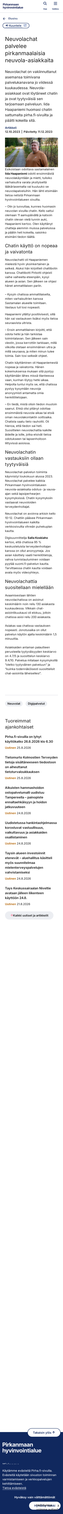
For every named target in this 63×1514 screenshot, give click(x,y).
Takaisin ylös (42, 1432)
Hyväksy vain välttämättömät (34, 1497)
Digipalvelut (36, 703)
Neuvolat (13, 703)
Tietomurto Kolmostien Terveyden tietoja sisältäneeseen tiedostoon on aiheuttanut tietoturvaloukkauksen (31, 764)
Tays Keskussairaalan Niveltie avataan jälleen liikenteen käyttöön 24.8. (28, 893)
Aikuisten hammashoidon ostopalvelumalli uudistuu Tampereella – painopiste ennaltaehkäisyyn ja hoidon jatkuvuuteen (26, 797)
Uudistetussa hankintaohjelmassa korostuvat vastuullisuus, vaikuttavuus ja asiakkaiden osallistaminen (31, 830)
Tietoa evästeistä (14, 1488)
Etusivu (13, 18)
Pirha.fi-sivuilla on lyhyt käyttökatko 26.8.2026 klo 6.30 (29, 739)
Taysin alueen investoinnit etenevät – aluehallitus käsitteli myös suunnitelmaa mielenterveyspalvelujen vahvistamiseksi (28, 862)
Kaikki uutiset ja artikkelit (30, 915)
